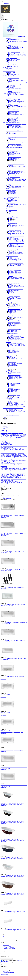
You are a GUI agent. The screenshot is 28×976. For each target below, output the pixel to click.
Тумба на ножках (12, 312)
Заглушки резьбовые (12, 152)
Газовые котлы (9, 141)
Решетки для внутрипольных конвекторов (17, 137)
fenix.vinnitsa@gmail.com (8, 972)
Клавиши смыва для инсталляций (15, 277)
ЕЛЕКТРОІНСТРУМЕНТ (9, 71)
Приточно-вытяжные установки (15, 47)
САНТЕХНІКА (6, 213)
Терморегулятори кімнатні (11, 409)
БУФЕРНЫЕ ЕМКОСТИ (13, 78)
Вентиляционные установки (12, 46)
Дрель (9, 73)
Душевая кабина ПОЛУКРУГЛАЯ (16, 236)
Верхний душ (11, 257)
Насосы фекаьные (12, 119)
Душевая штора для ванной (14, 230)
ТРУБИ (7, 188)
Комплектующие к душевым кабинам (16, 248)
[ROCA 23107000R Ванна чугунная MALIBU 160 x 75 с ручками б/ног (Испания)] (8, 549)
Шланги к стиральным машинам (15, 289)
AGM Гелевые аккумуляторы (14, 399)
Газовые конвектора (10, 139)
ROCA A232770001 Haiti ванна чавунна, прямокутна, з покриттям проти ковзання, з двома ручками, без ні (13, 695)
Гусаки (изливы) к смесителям (15, 294)
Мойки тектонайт (12, 324)
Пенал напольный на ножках (14, 310)
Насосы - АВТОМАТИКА (14, 109)
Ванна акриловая (12, 216)
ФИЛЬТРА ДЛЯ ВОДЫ (11, 190)
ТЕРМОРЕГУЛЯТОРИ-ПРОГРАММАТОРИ (13, 408)
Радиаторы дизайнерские (14, 175)
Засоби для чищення (10, 267)
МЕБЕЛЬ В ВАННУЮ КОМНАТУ (13, 304)
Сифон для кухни (12, 349)
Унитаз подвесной (12, 380)
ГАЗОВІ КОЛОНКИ (10, 85)
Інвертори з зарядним (13, 402)
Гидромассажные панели (13, 258)
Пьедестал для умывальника (14, 372)
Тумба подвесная (12, 313)
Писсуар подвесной (12, 331)
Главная (5, 426)
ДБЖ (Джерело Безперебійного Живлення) (15, 401)
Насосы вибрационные (13, 111)
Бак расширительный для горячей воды (17, 106)
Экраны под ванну (12, 226)
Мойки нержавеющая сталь (14, 323)
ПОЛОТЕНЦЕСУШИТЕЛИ (12, 333)
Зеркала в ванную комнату (14, 305)
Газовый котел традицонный (14, 144)
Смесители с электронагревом (15, 363)
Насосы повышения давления (15, 117)
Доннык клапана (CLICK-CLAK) (15, 343)
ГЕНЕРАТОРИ (4, 436)
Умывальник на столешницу (14, 375)
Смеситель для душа (12, 366)
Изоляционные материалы (14, 153)
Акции (4, 417)
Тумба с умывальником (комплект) (16, 317)
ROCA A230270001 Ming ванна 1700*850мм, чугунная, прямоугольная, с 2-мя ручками (13, 605)
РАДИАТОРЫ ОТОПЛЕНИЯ (12, 173)
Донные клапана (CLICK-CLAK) (15, 358)
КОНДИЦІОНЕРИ (10, 87)
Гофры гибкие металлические (15, 56)
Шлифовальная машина (13, 74)
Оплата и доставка (7, 946)
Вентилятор (8, 38)
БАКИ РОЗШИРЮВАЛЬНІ (12, 105)
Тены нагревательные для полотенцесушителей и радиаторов (16, 339)
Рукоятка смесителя (12, 60)
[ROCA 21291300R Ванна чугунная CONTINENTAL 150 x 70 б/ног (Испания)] (8, 530)
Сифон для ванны (12, 346)
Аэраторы (10, 291)
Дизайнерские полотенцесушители (16, 337)
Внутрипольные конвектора (12, 135)
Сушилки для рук (10, 370)
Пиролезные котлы (12, 183)
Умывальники (9, 371)
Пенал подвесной (12, 311)
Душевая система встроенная (14, 261)
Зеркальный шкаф (12, 306)
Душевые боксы (9, 234)
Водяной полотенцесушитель (14, 336)
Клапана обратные (12, 159)
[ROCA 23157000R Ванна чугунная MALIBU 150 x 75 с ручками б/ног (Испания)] (8, 567)
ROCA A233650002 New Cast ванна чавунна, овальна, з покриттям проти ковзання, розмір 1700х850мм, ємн (13, 822)
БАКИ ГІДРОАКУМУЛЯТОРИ (13, 99)
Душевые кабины (10, 237)
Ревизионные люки (12, 43)
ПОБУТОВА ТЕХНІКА (8, 198)
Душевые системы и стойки (12, 256)
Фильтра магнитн (12, 194)
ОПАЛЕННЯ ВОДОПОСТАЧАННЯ (11, 122)
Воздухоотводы (9, 49)
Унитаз (7, 382)
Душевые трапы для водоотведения (16, 344)
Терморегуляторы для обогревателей (14, 410)
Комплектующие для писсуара (12, 280)
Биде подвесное (11, 385)
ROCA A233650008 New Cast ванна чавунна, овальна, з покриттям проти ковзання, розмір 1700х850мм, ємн (13, 894)
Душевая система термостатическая (16, 264)
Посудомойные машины (11, 210)
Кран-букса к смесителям (14, 302)
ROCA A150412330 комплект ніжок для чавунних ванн (13, 587)
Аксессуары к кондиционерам (15, 88)
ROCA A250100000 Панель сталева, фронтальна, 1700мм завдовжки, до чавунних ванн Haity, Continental (13, 912)
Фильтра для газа (12, 193)
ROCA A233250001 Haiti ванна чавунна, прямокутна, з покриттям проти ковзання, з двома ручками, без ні (13, 749)
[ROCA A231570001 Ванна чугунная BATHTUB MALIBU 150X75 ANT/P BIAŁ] (8, 656)
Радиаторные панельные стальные (16, 174)
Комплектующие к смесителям (12, 290)
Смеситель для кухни (13, 353)
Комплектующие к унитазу (14, 389)
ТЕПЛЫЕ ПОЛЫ (9, 185)
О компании (6, 3)
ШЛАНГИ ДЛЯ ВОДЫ (13, 197)
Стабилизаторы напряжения (12, 405)
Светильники (9, 68)
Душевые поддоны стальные (14, 254)
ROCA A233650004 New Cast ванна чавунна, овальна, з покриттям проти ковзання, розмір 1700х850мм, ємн (13, 858)
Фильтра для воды (12, 192)
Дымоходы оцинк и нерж (11, 58)
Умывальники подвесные (14, 379)
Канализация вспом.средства (14, 157)
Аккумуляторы (9, 398)
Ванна (7, 214)
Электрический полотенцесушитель (16, 340)
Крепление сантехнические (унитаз (16, 286)
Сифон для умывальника (13, 351)
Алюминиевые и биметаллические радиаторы (16, 124)
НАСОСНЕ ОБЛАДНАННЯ (9, 93)
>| (3, 937)
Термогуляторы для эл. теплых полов (16, 412)
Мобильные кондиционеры (14, 92)
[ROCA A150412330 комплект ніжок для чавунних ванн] (8, 585)
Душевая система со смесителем (15, 263)
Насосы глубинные (12, 112)
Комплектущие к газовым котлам (15, 145)
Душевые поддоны (10, 251)
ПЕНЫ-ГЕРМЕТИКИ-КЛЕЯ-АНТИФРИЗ (11, 438)
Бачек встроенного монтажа (14, 270)
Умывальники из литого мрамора (15, 377)
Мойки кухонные (9, 319)
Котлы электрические (10, 168)
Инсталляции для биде (13, 271)
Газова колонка (11, 86)
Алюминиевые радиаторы (14, 125)
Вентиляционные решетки (14, 42)
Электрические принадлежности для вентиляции (15, 435)
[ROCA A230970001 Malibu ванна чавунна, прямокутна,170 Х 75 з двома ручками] (8, 620)
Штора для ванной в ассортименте (16, 225)
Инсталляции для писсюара (14, 272)
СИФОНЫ (8, 342)
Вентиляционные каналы (14, 51)
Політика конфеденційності (9, 947)
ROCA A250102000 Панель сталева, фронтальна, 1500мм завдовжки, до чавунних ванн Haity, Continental (13, 930)
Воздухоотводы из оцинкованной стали (17, 55)
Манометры (11, 95)
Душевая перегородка (13, 244)
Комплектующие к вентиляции (13, 59)
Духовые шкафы (9, 206)
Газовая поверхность (13, 200)
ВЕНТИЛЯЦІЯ (21, 36)
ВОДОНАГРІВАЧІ (10, 76)
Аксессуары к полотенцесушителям (16, 148)
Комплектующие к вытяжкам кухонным (17, 204)
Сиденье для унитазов (13, 392)
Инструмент (11, 154)
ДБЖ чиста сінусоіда (13, 403)
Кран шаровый (11, 191)
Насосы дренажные (12, 113)
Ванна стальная (11, 218)
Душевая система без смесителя (15, 260)
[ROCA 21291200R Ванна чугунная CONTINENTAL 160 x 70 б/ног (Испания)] (8, 512)
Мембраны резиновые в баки (14, 102)
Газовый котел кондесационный (15, 142)
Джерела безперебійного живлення (16, 404)
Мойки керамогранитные (14, 322)
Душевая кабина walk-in (13, 238)
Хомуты (7, 61)
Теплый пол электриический (14, 187)
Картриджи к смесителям (14, 285)
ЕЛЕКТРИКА (6, 67)
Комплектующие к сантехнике (12, 283)
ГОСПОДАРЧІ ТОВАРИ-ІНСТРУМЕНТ (16, 436)
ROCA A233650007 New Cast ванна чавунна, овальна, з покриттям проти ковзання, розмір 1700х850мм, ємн (13, 876)
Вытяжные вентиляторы (13, 39)
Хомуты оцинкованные (13, 62)
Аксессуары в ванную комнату (15, 228)
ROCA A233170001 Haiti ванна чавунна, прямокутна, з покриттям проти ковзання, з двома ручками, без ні (13, 731)
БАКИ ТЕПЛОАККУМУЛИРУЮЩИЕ (14, 131)
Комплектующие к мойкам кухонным (16, 320)
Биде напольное (11, 384)
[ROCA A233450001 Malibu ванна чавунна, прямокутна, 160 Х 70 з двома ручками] (8, 782)
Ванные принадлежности (11, 227)
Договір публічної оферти (9, 948)
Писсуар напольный (12, 330)
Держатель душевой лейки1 (14, 259)
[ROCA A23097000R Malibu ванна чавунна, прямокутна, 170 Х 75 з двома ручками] (8, 638)
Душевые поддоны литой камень (15, 246)
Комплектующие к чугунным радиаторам (17, 129)
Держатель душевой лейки (14, 296)
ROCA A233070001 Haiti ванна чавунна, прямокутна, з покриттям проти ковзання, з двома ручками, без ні (13, 713)
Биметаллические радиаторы (14, 126)
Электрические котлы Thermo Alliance (16, 172)
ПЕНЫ (17, 437)
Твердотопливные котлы (11, 178)
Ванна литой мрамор (13, 217)
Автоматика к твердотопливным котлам (17, 179)
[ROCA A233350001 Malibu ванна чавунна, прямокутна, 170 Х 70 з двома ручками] (8, 764)
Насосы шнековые (12, 121)
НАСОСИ (8, 108)
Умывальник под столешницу (15, 376)
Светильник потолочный (14, 69)
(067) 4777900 (6, 971)
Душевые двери (11, 245)
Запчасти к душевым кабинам (15, 247)
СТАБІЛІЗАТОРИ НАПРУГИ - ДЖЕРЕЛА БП (13, 397)
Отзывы (5, 419)
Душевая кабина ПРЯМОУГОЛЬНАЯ (16, 241)
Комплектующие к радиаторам (12, 162)
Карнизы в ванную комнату (14, 231)
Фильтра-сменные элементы (14, 195)
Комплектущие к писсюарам (14, 329)
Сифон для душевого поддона (15, 347)
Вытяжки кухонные (10, 203)
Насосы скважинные (13, 118)
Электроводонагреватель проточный (16, 84)
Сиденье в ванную (12, 223)
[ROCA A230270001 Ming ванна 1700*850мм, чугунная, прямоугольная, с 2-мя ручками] (8, 602)
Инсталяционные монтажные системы (14, 269)
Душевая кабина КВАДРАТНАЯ (15, 239)
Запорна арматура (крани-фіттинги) (14, 147)
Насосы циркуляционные (14, 120)
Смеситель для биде (12, 364)
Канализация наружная (13, 158)
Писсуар (8, 327)
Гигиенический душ (12, 293)
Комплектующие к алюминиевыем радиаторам (16, 161)
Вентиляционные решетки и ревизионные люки (16, 41)
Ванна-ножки (11, 220)
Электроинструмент (10, 72)
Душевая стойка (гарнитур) (14, 265)
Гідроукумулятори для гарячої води (16, 101)
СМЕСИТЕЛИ (9, 356)
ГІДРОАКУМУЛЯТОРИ (13, 100)
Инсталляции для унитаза (14, 273)
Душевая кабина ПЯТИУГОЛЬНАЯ (16, 243)
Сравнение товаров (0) (6, 498)
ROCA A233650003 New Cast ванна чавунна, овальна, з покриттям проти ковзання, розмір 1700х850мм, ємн (13, 840)
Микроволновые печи (11, 208)
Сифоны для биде (12, 325)
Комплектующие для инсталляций (16, 278)
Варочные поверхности (11, 199)
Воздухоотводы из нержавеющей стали (17, 54)
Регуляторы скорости (13, 66)
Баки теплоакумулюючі (11, 133)
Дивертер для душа (12, 297)
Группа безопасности (13, 151)
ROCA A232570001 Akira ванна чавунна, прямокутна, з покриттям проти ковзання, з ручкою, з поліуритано (13, 677)
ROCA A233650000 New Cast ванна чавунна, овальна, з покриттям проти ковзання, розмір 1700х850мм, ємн (13, 804)
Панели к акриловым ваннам (14, 221)
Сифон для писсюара (13, 350)
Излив (9, 299)
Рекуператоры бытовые (13, 48)
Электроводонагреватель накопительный (17, 82)
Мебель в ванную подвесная (14, 307)
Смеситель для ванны (13, 365)
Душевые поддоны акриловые (15, 252)
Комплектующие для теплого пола (16, 186)
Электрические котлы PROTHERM (16, 171)
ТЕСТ (9, 40)
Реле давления (11, 96)
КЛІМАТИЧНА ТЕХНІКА (9, 75)
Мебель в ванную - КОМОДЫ (15, 309)
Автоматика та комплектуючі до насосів (15, 94)
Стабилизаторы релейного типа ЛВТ (16, 406)
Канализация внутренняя (14, 155)
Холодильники (9, 211)
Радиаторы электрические (14, 177)
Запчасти (10, 79)
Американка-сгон (12, 150)
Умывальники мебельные (14, 378)
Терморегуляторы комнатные (12, 415)
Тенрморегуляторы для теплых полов (16, 166)
